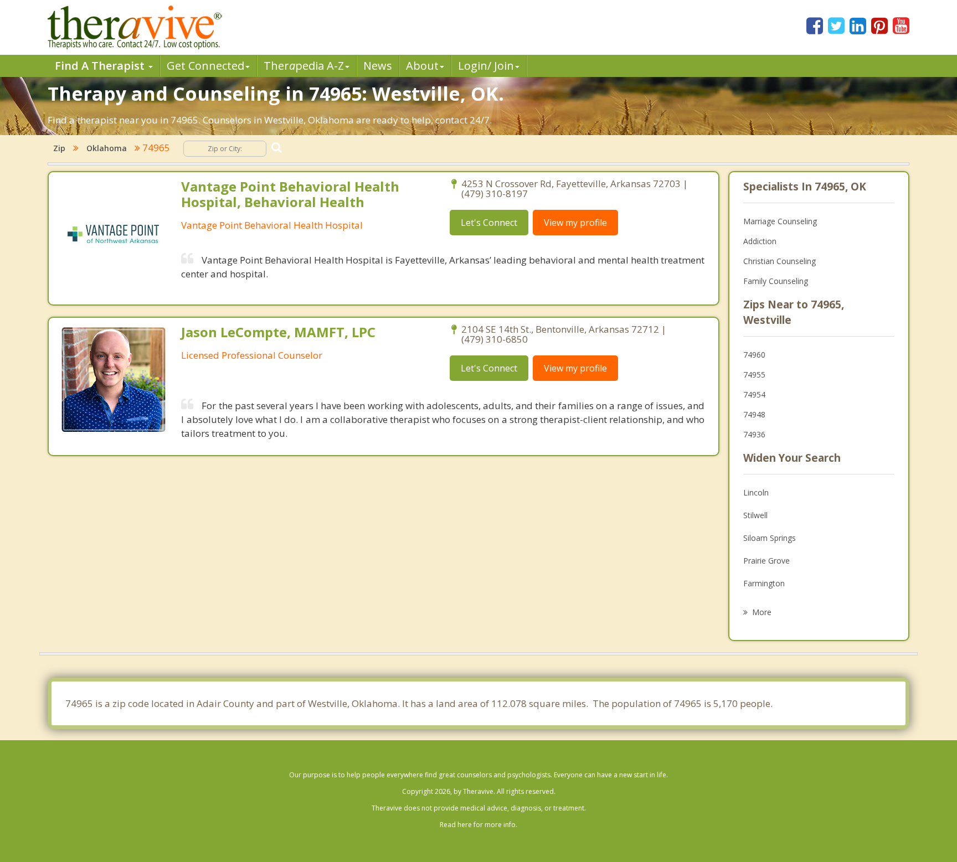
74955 (754, 374)
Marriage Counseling (780, 221)
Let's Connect (489, 222)
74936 (754, 434)
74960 (754, 354)
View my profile (575, 222)
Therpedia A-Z (304, 65)
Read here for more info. (478, 824)
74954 (754, 394)
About (422, 65)
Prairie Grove (766, 560)
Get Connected (205, 65)
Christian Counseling (779, 261)
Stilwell (755, 515)
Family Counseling (775, 281)
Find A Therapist (101, 65)
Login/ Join (486, 65)
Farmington (764, 583)
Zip (59, 148)
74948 (754, 414)
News (377, 65)
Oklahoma (106, 148)
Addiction (759, 241)
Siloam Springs (769, 538)
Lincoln (756, 492)
